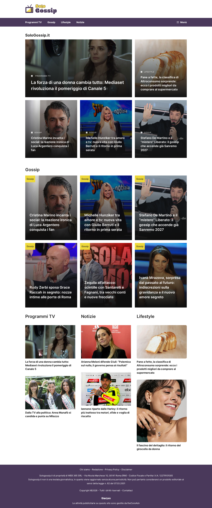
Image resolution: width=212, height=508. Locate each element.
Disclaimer (126, 469)
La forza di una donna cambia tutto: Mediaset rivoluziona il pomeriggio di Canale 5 (48, 365)
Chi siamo (85, 469)
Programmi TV (33, 22)
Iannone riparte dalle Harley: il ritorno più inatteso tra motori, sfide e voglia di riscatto (105, 412)
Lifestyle (66, 22)
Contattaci (127, 490)
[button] (182, 22)
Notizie (80, 22)
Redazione (97, 469)
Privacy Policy (112, 469)
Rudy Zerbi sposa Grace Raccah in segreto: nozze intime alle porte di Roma (51, 292)
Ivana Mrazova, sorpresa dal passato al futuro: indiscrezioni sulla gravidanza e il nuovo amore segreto (160, 287)
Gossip (51, 22)
